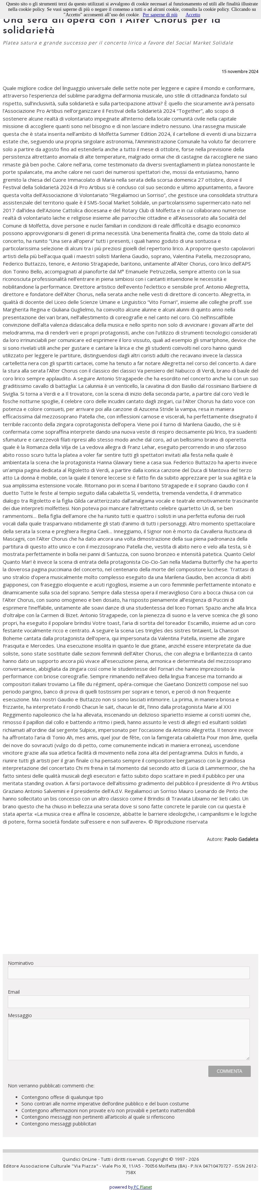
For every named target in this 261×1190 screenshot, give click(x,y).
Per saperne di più (160, 14)
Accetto (193, 14)
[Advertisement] (130, 901)
